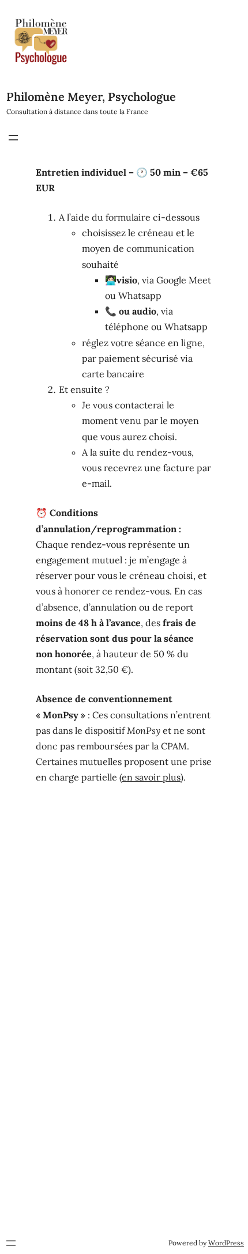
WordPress (226, 1242)
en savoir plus (151, 777)
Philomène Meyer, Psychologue (91, 96)
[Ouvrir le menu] (13, 138)
